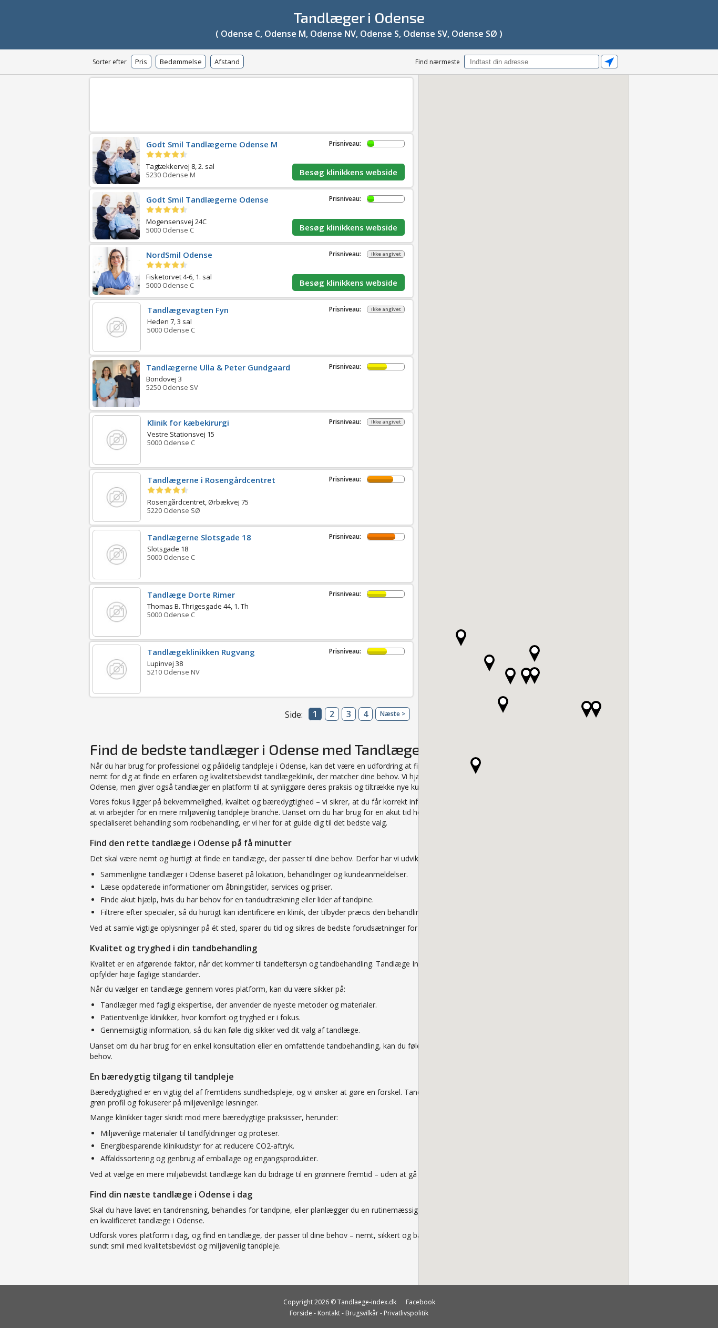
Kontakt (328, 1313)
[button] (586, 709)
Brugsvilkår (361, 1313)
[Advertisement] (251, 103)
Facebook (420, 1301)
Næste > (392, 713)
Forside (301, 1313)
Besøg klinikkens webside (348, 172)
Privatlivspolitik (406, 1313)
